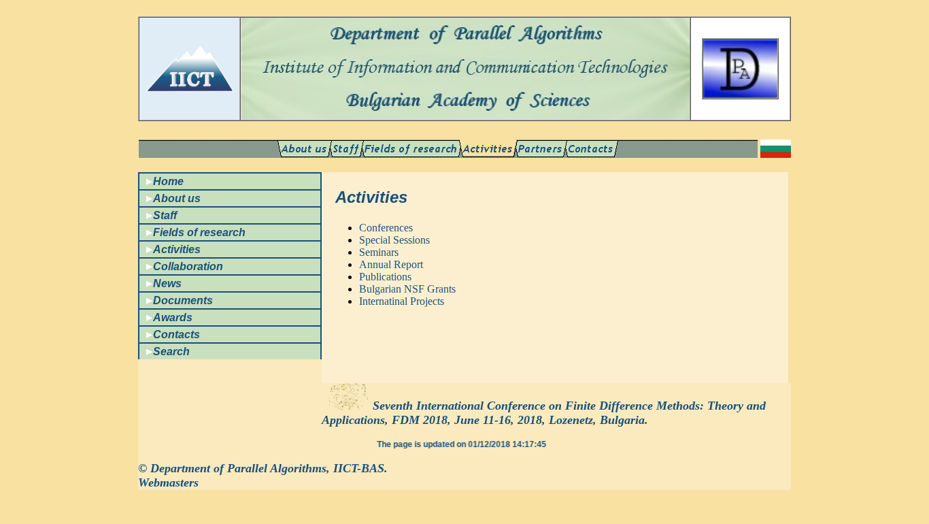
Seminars (379, 252)
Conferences (386, 227)
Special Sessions (394, 240)
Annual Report (391, 264)
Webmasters (168, 482)
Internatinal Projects (401, 301)
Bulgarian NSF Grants (407, 289)
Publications (385, 276)
